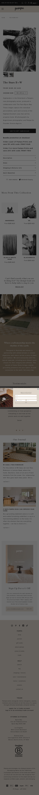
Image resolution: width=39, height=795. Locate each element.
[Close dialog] (38, 389)
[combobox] (16, 400)
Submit (26, 402)
